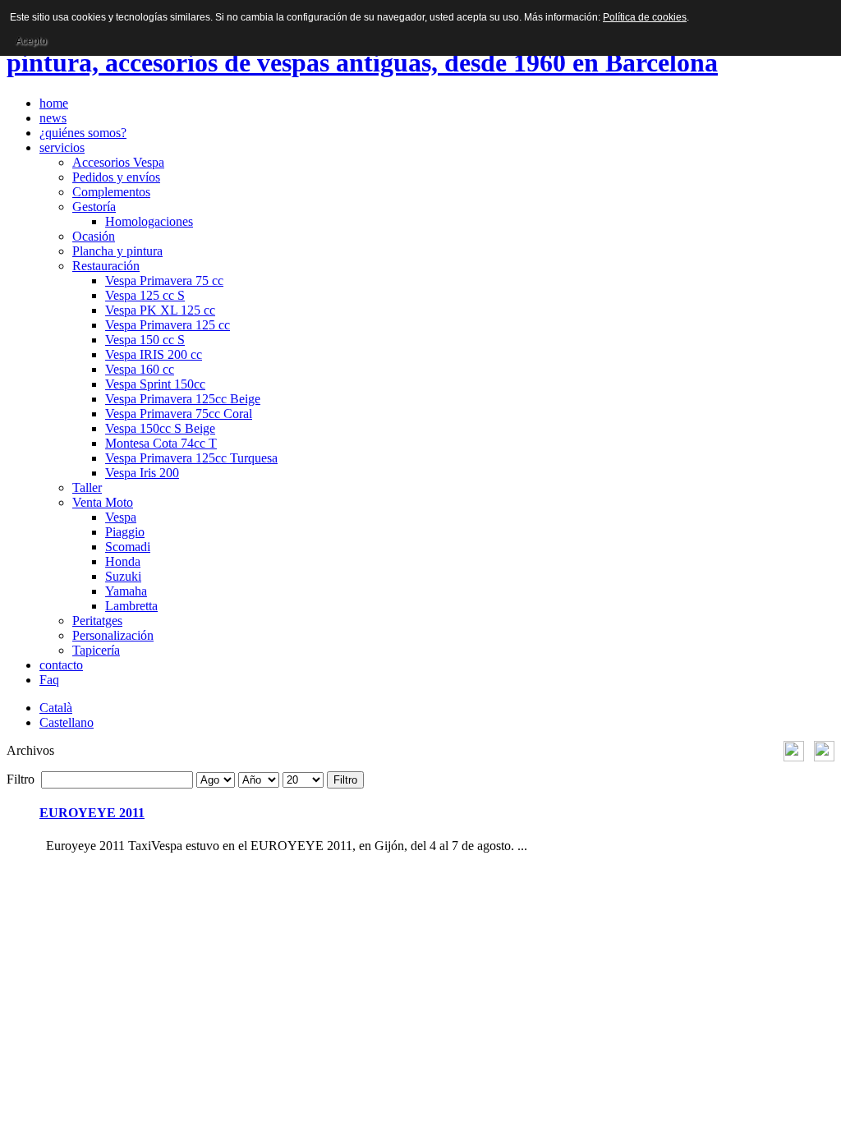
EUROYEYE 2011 (92, 813)
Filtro (345, 780)
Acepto (31, 41)
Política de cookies (645, 17)
